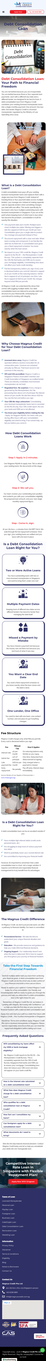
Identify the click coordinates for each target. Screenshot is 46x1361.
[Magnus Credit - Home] (23, 4)
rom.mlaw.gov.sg (8, 778)
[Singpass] (39, 1336)
